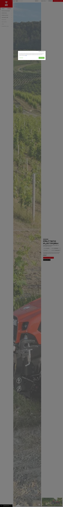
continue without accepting (42, 51)
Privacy (26, 55)
